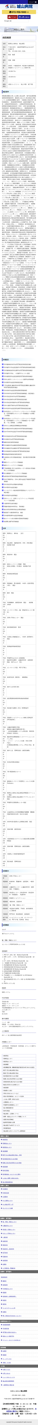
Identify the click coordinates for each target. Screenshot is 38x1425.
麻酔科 (4, 1281)
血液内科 (5, 1241)
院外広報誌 (6, 1111)
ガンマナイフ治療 (8, 1208)
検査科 (4, 1300)
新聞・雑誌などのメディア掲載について (14, 1116)
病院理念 (5, 1056)
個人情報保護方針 (8, 1108)
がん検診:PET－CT (8, 1204)
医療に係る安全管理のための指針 (12, 1079)
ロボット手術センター (9, 1233)
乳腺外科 (5, 1256)
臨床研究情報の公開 (9, 1122)
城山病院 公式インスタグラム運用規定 (14, 1131)
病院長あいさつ (7, 1061)
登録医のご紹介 (7, 1090)
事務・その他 (7, 1362)
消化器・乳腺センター (9, 1229)
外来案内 (5, 1189)
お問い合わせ (25, 17)
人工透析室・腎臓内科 (9, 1268)
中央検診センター (8, 1289)
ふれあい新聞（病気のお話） (11, 1099)
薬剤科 (4, 1304)
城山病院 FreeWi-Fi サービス (11, 1125)
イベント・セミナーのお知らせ (11, 1340)
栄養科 (4, 1312)
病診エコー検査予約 (8, 1336)
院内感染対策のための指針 (11, 1076)
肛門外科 (5, 1253)
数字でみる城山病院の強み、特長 (12, 1155)
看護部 (4, 1292)
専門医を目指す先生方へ (10, 1332)
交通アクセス (6, 1369)
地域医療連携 (6, 1325)
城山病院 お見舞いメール (11, 1114)
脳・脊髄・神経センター (10, 1222)
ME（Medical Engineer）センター (12, 1316)
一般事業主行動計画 (8, 1385)
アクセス (14, 17)
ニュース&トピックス (9, 1377)
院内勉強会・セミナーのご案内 (11, 1174)
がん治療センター (8, 1200)
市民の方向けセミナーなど (11, 1093)
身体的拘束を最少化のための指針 (12, 1082)
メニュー (31, 2)
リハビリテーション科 (9, 1308)
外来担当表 (6, 1193)
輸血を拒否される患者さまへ (11, 1085)
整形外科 (5, 1245)
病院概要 (5, 1064)
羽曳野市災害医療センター (11, 1105)
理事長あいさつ (7, 1058)
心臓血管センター (8, 1225)
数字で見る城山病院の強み (11, 1070)
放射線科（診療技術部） (10, 1296)
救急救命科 (4, 1277)
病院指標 (5, 1087)
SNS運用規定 (7, 1128)
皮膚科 (4, 1264)
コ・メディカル (7, 1359)
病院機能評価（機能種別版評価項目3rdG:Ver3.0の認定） (19, 1067)
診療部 (4, 1351)
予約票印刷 (6, 1328)
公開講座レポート (8, 1102)
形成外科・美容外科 (8, 1249)
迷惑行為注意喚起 (8, 1119)
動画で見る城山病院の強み (11, 1073)
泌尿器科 (5, 1260)
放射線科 (5, 1285)
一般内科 (5, 1237)
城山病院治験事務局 (8, 1381)
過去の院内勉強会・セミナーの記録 (13, 1096)
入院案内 (5, 1197)
